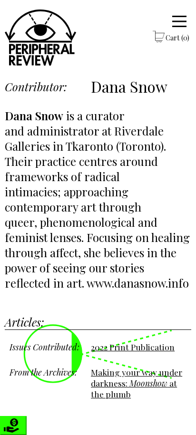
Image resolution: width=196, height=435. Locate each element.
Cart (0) (177, 37)
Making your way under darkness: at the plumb (136, 383)
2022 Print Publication (133, 346)
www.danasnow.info (138, 282)
